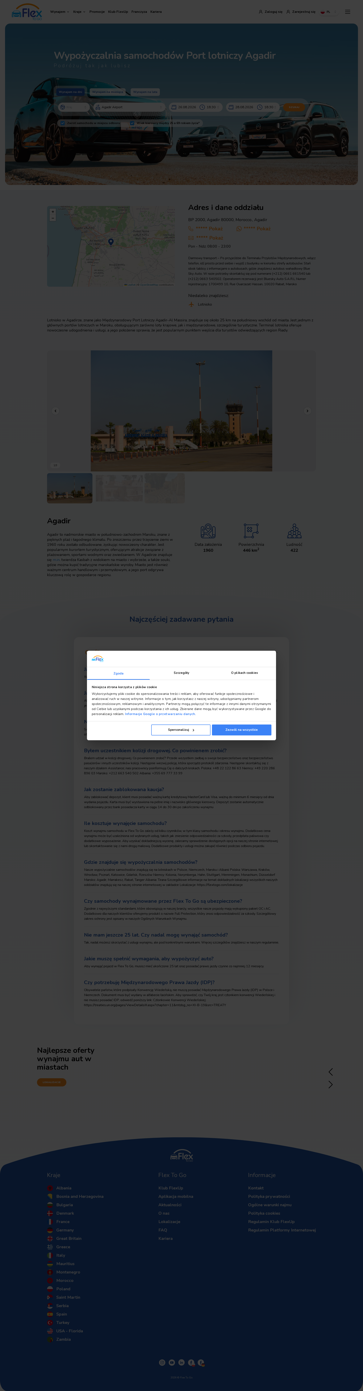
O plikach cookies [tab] (244, 673)
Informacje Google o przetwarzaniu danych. (160, 714)
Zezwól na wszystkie (241, 730)
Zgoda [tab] (118, 673)
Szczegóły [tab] (181, 673)
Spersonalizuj (178, 730)
